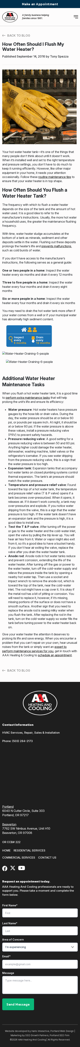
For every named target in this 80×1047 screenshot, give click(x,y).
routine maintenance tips (54, 177)
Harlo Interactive (40, 1031)
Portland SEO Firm (59, 1035)
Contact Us (47, 857)
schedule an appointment (55, 655)
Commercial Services (18, 857)
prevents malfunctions (56, 246)
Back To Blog (18, 35)
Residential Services (29, 850)
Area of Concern (13, 939)
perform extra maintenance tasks (28, 397)
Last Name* (9, 923)
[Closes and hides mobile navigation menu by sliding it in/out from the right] (76, 16)
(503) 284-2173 (22, 741)
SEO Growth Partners (36, 1035)
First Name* (9, 905)
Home (6, 850)
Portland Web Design (62, 1031)
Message (8, 973)
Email (6, 956)
